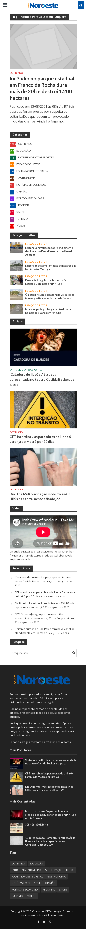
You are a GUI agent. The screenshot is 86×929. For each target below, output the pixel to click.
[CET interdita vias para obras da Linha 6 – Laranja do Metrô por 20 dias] (43, 409)
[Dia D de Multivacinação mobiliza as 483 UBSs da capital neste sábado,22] (43, 467)
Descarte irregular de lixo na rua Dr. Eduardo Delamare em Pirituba (46, 282)
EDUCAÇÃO (36, 863)
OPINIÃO (50, 883)
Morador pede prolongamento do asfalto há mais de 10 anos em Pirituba (49, 311)
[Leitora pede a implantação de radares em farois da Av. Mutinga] (16, 265)
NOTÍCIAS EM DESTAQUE (26, 883)
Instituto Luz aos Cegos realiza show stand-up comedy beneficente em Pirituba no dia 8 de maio (50, 815)
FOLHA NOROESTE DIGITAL (27, 876)
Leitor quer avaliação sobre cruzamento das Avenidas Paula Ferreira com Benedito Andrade (50, 251)
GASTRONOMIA (56, 876)
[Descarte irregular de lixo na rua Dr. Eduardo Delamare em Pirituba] (16, 280)
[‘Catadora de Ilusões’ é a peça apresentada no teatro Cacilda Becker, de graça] (43, 347)
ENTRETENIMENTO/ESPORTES (26, 369)
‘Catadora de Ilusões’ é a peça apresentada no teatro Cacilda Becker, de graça (42, 379)
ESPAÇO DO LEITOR (36, 243)
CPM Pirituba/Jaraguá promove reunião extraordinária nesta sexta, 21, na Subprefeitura (44, 616)
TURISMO (17, 896)
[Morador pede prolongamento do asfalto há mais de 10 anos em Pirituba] (16, 309)
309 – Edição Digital (37, 824)
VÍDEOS (31, 896)
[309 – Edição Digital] (16, 828)
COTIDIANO (16, 73)
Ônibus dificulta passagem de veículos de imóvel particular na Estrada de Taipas (50, 296)
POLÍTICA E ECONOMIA (25, 889)
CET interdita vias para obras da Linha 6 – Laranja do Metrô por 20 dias (41, 439)
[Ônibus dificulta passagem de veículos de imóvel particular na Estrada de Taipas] (16, 294)
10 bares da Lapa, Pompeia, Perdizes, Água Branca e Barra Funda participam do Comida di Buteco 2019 (50, 841)
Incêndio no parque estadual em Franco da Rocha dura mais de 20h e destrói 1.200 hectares (42, 88)
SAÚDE (63, 889)
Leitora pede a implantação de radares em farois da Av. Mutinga (50, 267)
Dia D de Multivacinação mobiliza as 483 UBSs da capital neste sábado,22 (40, 496)
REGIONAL (49, 889)
